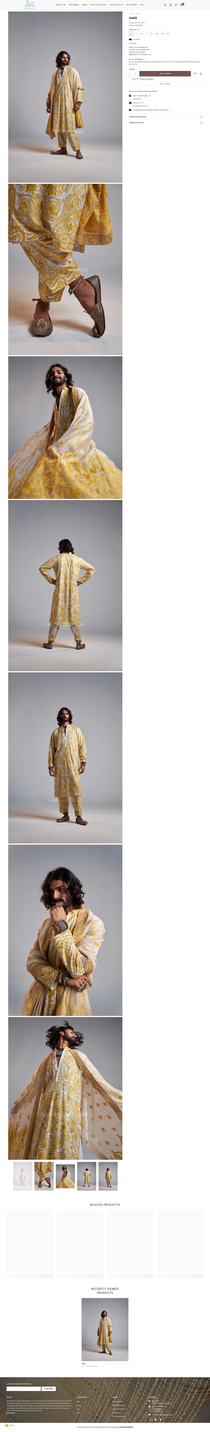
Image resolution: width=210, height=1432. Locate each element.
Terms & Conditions (146, 79)
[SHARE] (200, 73)
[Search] (165, 5)
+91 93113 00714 (137, 99)
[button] (8, 1176)
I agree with (135, 79)
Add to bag (165, 73)
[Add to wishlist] (195, 73)
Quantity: (132, 69)
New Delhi (155, 1401)
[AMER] (105, 1329)
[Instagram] (156, 1419)
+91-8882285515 (157, 1409)
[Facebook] (150, 1419)
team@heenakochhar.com (141, 106)
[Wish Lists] (176, 5)
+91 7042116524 (157, 1411)
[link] (30, 1275)
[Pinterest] (161, 1419)
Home (131, 14)
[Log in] (171, 5)
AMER (84, 1364)
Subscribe (48, 1388)
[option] (22, 1176)
